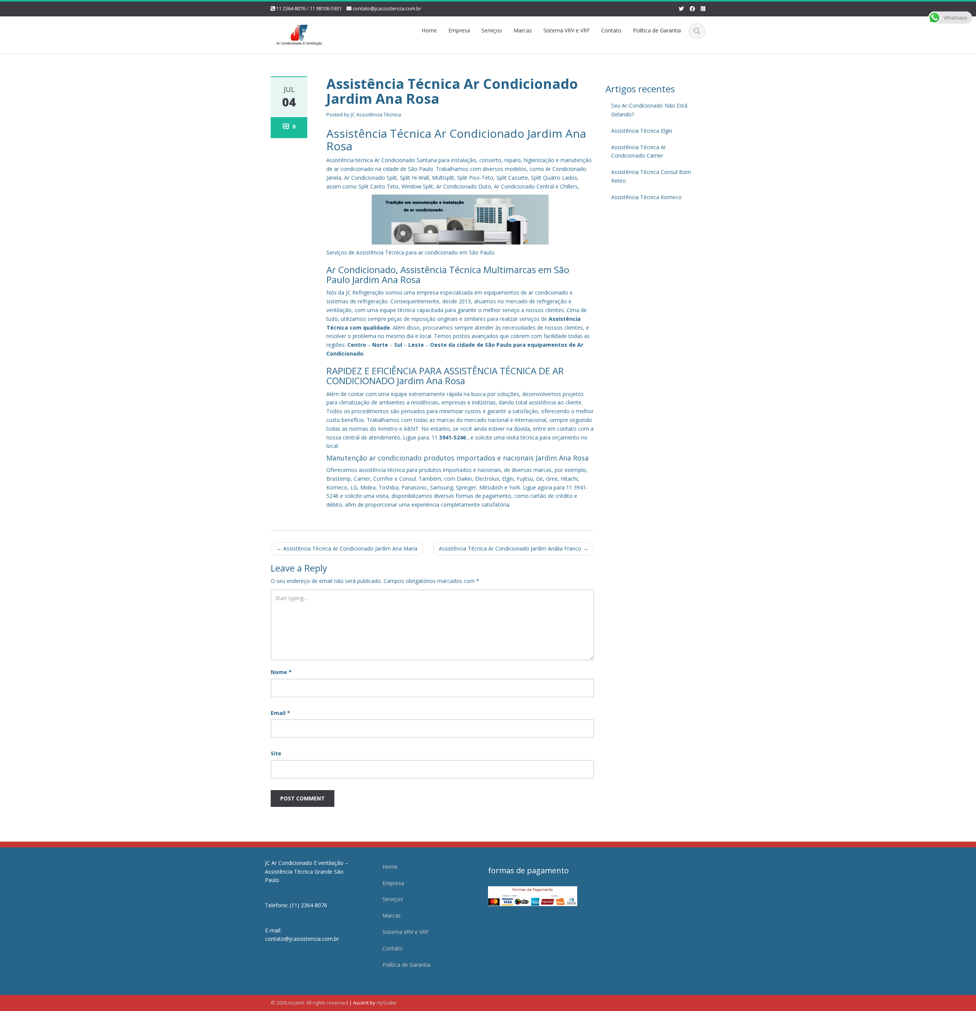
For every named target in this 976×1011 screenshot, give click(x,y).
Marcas (523, 30)
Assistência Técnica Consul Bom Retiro (651, 176)
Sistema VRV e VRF (566, 30)
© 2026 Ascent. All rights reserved (309, 1002)
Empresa (459, 30)
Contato (611, 30)
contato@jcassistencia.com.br (387, 8)
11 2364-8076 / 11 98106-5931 (309, 8)
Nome (281, 672)
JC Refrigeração (365, 292)
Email (280, 712)
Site (276, 753)
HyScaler (387, 1002)
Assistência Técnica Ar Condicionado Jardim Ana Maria (346, 548)
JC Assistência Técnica (376, 114)
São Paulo (498, 344)
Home (429, 30)
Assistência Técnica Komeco (646, 197)
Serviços (492, 30)
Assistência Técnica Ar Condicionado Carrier (638, 151)
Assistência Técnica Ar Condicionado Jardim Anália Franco (513, 548)
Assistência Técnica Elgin (641, 130)
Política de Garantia (657, 30)
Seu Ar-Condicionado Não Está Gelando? (649, 110)
